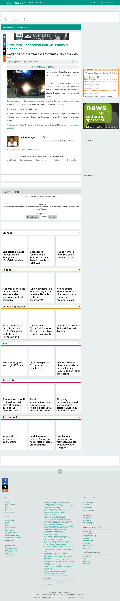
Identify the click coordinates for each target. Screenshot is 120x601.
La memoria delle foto (11, 550)
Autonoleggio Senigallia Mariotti (52, 509)
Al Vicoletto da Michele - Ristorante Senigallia (56, 541)
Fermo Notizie (87, 520)
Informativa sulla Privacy (80, 597)
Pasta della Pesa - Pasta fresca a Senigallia (56, 559)
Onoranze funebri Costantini (52, 507)
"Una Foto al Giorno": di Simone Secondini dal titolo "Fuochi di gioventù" (41, 329)
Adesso (6, 19)
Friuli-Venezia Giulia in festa (90, 537)
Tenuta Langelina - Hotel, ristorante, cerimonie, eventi (59, 543)
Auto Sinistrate (87, 556)
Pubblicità (70, 597)
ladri (72, 141)
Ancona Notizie (87, 517)
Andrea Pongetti (28, 137)
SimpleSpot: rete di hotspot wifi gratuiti (54, 516)
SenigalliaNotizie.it (88, 502)
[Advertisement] (101, 39)
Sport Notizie (86, 560)
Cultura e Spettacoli (10, 504)
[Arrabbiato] (11, 166)
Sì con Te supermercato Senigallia (53, 533)
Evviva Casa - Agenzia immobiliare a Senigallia (57, 519)
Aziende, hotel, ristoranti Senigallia (53, 524)
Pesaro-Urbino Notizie (89, 524)
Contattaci (8, 529)
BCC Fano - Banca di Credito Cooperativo (56, 522)
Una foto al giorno (10, 545)
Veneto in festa (87, 548)
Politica (7, 506)
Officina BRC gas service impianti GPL (55, 517)
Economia (8, 511)
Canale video (9, 552)
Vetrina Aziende (9, 530)
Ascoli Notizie (86, 519)
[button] (93, 2)
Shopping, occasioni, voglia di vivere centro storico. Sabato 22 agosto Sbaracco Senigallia (67, 406)
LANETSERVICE (45, 597)
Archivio (7, 522)
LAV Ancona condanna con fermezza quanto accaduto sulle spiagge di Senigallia (66, 443)
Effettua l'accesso (32, 217)
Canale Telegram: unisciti (12, 535)
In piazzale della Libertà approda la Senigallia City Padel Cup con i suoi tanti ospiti (68, 368)
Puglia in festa (86, 543)
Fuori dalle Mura (9, 512)
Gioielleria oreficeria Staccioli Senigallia (55, 544)
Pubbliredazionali (10, 527)
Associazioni (8, 509)
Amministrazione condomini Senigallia (54, 512)
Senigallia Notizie (89, 141)
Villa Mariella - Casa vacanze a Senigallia (55, 575)
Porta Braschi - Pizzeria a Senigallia (54, 570)
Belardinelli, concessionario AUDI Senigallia (56, 527)
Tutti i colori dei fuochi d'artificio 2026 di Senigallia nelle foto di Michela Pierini (12, 331)
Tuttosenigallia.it (87, 507)
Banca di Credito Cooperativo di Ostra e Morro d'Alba (59, 506)
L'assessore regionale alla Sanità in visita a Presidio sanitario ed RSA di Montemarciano (40, 258)
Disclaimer (64, 597)
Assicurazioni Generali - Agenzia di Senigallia (56, 511)
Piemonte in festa (87, 542)
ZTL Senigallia (48, 584)
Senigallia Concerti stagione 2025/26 (54, 573)
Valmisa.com (86, 506)
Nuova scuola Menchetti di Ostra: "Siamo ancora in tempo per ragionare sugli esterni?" (68, 295)
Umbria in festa (87, 547)
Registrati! (52, 217)
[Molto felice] (71, 166)
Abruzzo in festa (87, 533)
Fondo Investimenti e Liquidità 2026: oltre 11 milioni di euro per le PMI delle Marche (14, 405)
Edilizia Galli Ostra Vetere (51, 534)
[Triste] (26, 166)
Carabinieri (55, 141)
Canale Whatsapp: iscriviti (12, 534)
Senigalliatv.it (86, 504)
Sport (6, 507)
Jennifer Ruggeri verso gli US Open (13, 364)
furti (69, 141)
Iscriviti (7, 525)
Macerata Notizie (87, 522)
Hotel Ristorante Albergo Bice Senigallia (55, 571)
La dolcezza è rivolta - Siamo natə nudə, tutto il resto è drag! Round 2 (41, 440)
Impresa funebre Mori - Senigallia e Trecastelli (57, 538)
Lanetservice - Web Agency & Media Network (57, 502)
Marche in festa (87, 531)
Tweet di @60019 (89, 175)
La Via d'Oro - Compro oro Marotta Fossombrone (58, 565)
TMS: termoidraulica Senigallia (52, 504)
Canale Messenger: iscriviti (13, 537)
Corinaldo (63, 141)
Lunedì (26, 19)
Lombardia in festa (88, 540)
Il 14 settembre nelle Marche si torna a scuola (65, 254)
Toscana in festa (87, 545)
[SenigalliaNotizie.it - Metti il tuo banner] (41, 40)
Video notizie (8, 553)
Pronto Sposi (86, 561)
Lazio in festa (86, 538)
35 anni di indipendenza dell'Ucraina (10, 439)
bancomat (47, 141)
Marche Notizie (87, 515)
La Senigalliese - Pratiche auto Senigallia (55, 536)
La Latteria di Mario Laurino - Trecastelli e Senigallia (58, 526)
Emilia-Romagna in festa (89, 535)
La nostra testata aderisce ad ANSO (54, 583)
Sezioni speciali (9, 555)
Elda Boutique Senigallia (50, 554)
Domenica (16, 19)
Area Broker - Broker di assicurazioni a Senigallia (58, 521)
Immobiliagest (86, 563)
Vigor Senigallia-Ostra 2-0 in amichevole (39, 365)
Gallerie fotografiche (11, 548)
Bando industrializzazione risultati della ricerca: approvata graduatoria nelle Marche (40, 406)
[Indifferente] (41, 166)
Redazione (8, 524)
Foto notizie (8, 547)
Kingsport (85, 558)
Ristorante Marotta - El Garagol (53, 539)
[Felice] (56, 166)
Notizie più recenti (10, 520)
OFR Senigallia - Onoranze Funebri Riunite (56, 553)
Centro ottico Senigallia (50, 514)
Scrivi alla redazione (11, 532)
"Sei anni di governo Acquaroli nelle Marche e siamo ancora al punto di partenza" (14, 294)
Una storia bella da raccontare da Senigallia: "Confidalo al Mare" (13, 256)
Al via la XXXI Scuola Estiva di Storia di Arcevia (68, 328)
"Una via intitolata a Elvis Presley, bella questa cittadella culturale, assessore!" (41, 294)
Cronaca (74, 62)
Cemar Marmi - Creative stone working (55, 529)
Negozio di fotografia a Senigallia (53, 531)
